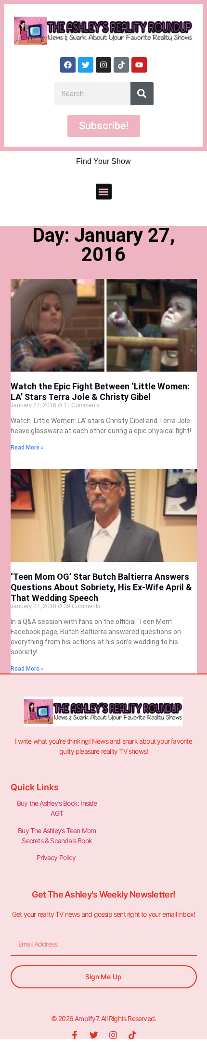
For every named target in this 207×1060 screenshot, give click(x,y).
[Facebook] (68, 65)
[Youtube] (139, 65)
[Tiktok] (121, 65)
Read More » (27, 447)
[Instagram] (103, 65)
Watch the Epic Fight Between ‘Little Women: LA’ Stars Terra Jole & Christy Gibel (100, 391)
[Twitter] (85, 65)
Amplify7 (86, 1018)
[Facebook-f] (74, 1035)
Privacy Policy (57, 857)
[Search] (142, 93)
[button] (104, 192)
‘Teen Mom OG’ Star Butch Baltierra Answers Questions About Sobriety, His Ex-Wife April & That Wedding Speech (101, 587)
